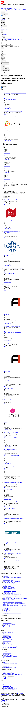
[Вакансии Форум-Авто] (15, 302)
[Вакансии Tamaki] (15, 413)
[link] (3, 24)
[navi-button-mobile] (2, 31)
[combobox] (7, 45)
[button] (2, 27)
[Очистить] (2, 48)
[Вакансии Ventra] (15, 124)
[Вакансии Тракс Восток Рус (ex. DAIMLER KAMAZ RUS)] (15, 533)
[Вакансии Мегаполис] (15, 246)
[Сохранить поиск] (2, 51)
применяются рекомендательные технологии (12, 694)
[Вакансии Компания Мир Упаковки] (15, 213)
